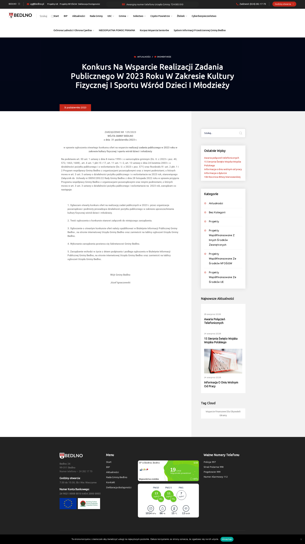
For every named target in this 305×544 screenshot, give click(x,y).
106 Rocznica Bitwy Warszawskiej (222, 177)
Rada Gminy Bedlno (116, 477)
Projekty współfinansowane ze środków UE (222, 277)
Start (56, 16)
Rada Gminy (96, 16)
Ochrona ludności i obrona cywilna (73, 30)
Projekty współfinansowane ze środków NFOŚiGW (222, 259)
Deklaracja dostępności (118, 487)
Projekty (214, 221)
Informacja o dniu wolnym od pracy (223, 169)
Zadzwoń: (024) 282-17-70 (253, 4)
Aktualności (78, 16)
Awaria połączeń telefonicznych (221, 157)
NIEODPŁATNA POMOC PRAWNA (117, 30)
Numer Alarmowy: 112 (216, 476)
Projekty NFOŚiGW (68, 4)
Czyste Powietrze (160, 16)
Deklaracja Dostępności (89, 4)
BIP (66, 16)
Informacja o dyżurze (215, 173)
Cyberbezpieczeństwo (204, 16)
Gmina (122, 16)
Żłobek (181, 16)
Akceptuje (227, 539)
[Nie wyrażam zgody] (301, 539)
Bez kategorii (217, 212)
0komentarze (164, 57)
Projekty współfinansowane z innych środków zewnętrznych (222, 238)
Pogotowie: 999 (212, 471)
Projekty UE (52, 4)
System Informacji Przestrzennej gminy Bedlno (200, 30)
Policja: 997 (210, 462)
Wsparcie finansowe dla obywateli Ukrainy (223, 413)
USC (109, 16)
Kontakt (110, 482)
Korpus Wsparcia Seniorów (154, 30)
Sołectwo (138, 16)
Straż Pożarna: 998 (214, 467)
